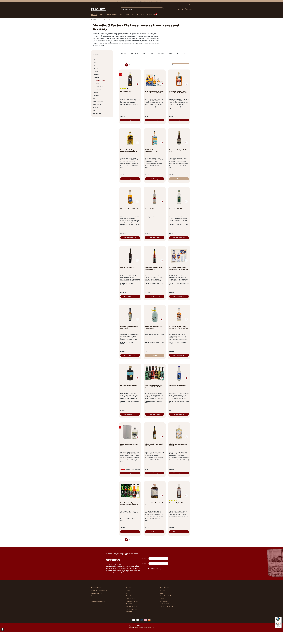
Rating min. (129, 57)
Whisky (96, 57)
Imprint (128, 590)
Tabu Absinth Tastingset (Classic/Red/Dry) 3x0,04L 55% (129, 503)
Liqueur (96, 74)
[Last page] (135, 64)
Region (171, 53)
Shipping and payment (132, 601)
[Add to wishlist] (137, 83)
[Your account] (182, 9)
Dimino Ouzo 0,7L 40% (176, 209)
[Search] (162, 9)
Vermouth (98, 89)
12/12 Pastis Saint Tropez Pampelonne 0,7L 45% (152, 150)
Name (144, 563)
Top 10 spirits (164, 601)
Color (144, 53)
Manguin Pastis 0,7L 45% (127, 267)
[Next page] (132, 64)
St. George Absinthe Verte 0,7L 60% (154, 503)
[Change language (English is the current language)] (187, 5)
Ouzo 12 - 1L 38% (149, 209)
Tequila (96, 71)
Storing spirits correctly (166, 606)
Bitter (97, 83)
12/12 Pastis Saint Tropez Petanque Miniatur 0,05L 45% (129, 150)
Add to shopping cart (130, 120)
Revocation (129, 603)
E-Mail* (144, 558)
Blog (94, 98)
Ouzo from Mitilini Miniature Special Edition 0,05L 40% (153, 386)
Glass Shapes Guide (165, 596)
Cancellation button (131, 606)
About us (162, 590)
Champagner (99, 86)
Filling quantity (161, 53)
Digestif (96, 92)
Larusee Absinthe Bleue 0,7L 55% (129, 444)
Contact (162, 598)
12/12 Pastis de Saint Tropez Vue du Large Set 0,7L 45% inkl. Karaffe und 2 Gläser (154, 92)
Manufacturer (123, 53)
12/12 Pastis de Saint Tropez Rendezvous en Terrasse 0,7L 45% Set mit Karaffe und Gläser (178, 268)
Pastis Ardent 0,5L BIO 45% (128, 385)
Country (152, 53)
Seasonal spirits (164, 603)
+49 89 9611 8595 (97, 593)
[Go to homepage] (98, 9)
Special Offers (97, 113)
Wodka (96, 63)
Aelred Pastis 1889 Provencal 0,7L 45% (154, 444)
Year (184, 53)
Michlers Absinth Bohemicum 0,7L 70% (178, 444)
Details (179, 179)
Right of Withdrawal (148, 627)
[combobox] (140, 9)
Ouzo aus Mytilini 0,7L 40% (177, 385)
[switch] (278, 626)
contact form (101, 601)
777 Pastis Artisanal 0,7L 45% (129, 209)
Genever (96, 95)
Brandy (96, 69)
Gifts (94, 110)
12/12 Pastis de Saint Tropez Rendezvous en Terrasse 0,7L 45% (178, 327)
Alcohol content (135, 53)
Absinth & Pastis (100, 80)
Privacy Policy (130, 596)
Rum (95, 60)
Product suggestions (131, 609)
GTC (127, 593)
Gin (95, 66)
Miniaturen (96, 107)
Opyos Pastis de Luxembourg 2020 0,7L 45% (129, 327)
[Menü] (281, 617)
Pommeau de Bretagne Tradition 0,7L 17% (179, 150)
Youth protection (130, 598)
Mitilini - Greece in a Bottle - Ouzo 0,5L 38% (153, 327)
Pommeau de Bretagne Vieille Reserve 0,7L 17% (154, 268)
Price (121, 57)
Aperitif (96, 77)
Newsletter (129, 611)
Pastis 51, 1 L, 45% (125, 91)
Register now (154, 568)
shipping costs (152, 626)
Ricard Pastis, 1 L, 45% (176, 503)
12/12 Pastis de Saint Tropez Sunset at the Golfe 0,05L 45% (178, 92)
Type (178, 53)
